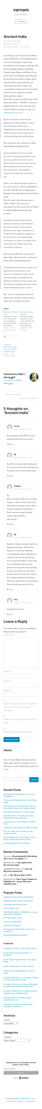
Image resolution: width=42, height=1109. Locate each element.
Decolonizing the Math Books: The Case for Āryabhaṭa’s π (19, 795)
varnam (21, 9)
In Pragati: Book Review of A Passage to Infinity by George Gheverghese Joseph (21, 978)
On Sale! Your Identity (28, 398)
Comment (9, 635)
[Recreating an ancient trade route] (28, 321)
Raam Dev (31, 1101)
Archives (7, 1020)
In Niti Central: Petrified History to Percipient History (20, 960)
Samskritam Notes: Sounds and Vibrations (18, 897)
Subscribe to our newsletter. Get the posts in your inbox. (21, 1064)
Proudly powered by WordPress (17, 1098)
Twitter (6, 769)
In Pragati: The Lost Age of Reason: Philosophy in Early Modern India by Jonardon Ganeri (21, 985)
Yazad (16, 426)
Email (7, 681)
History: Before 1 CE (13, 44)
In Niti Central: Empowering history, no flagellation (18, 954)
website (11, 294)
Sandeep (17, 485)
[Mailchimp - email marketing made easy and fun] (21, 1079)
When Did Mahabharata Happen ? (16, 935)
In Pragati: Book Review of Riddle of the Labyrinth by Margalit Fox (18, 1005)
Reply (11, 444)
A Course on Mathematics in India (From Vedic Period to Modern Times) (10, 347)
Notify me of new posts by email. (18, 732)
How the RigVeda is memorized (18, 869)
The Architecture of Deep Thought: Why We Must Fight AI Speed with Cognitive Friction (19, 807)
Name (7, 671)
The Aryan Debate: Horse (13, 921)
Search (34, 780)
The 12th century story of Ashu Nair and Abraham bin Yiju (18, 832)
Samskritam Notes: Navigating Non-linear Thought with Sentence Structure (18, 816)
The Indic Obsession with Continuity (17, 843)
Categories (7, 1037)
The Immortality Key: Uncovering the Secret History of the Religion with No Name (19, 838)
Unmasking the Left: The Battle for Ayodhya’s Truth (20, 822)
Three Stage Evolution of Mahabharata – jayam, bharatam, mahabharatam (20, 881)
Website (7, 690)
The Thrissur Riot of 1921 (20, 875)
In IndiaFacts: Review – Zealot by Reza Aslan (20, 948)
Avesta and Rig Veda (11, 908)
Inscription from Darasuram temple (18, 863)
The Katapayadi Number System (15, 904)
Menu (22, 21)
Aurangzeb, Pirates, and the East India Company (21, 827)
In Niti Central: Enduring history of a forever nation (19, 972)
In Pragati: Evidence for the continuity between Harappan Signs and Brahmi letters (20, 992)
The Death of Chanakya (12, 925)
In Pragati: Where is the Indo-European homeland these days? (17, 999)
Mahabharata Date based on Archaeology (18, 900)
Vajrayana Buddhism (13, 394)
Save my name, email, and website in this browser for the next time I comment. (20, 707)
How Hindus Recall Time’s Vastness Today (19, 812)
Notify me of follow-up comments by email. (20, 721)
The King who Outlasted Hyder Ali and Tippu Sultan (20, 801)
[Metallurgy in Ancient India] (12, 322)
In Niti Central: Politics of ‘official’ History (19, 966)
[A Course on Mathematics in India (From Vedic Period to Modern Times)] (11, 339)
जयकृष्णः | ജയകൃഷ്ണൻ (13, 41)
